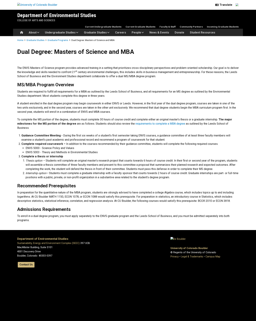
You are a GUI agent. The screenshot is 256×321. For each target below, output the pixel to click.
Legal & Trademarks (192, 256)
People (136, 32)
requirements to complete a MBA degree (160, 123)
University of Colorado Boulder (189, 248)
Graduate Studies (95, 32)
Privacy (174, 256)
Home (20, 40)
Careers (120, 32)
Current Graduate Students (141, 26)
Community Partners (191, 26)
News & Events (159, 32)
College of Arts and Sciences (36, 20)
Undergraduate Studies (60, 32)
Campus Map (212, 256)
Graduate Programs (58, 40)
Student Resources (202, 32)
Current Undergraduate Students (103, 26)
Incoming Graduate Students (223, 26)
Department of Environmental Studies (56, 15)
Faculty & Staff (168, 26)
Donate (179, 32)
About (33, 32)
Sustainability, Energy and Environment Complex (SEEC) (48, 243)
